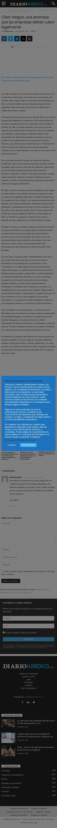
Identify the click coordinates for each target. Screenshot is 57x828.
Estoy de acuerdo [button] (28, 445)
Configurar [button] (12, 445)
